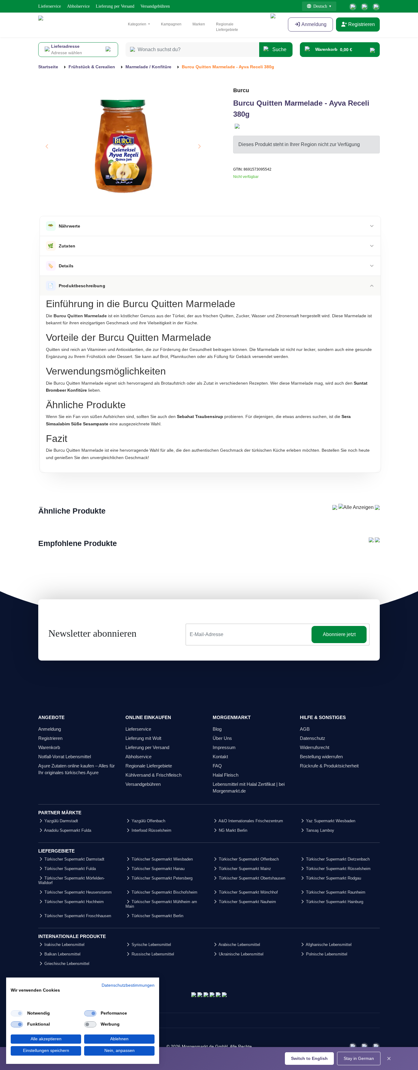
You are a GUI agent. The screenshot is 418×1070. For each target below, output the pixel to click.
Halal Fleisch (225, 775)
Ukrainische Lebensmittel (240, 954)
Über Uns (222, 738)
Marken (198, 24)
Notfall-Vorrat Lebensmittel (64, 756)
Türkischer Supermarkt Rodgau (333, 878)
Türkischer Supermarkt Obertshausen (251, 878)
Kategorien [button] (137, 24)
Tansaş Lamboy (319, 830)
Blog (217, 729)
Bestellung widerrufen (321, 756)
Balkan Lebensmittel (61, 954)
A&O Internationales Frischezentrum (250, 821)
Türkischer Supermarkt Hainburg (334, 901)
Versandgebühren (155, 6)
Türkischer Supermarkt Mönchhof (248, 892)
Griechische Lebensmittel (66, 963)
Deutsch (320, 6)
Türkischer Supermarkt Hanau (157, 868)
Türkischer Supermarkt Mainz (244, 868)
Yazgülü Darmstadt (60, 821)
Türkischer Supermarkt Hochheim (73, 901)
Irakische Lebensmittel (63, 944)
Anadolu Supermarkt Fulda (67, 830)
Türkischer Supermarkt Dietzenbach (337, 859)
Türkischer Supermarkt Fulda (69, 868)
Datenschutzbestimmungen (128, 985)
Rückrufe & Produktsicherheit (329, 765)
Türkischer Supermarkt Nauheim (247, 901)
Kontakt (220, 756)
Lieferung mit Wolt (143, 738)
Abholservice (78, 6)
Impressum (224, 747)
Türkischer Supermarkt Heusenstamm (77, 892)
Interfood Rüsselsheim (150, 830)
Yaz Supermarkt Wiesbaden (330, 821)
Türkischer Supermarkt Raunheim (335, 892)
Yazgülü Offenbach (147, 821)
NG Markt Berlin (232, 830)
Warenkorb (49, 747)
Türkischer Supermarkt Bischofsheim (163, 892)
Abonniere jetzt (339, 634)
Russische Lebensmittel (152, 954)
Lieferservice (49, 6)
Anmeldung (49, 729)
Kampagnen (171, 24)
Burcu (241, 90)
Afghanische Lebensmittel (328, 944)
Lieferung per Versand (115, 6)
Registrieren (361, 24)
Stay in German (359, 1058)
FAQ (217, 765)
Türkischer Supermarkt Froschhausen (77, 916)
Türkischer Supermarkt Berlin (156, 916)
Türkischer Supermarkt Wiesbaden (161, 859)
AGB (305, 729)
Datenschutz (312, 738)
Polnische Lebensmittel (326, 954)
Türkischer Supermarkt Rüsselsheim (338, 868)
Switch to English (309, 1058)
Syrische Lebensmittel (150, 944)
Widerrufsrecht (314, 747)
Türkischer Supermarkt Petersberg (161, 878)
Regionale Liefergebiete (227, 27)
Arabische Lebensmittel (239, 944)
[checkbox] (17, 1013)
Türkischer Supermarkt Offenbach (248, 859)
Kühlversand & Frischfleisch (153, 775)
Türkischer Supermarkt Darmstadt (73, 859)
